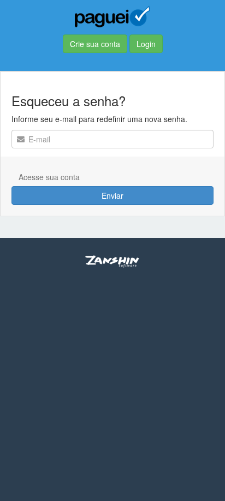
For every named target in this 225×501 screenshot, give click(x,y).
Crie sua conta (95, 43)
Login (146, 43)
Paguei (112, 16)
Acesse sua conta (49, 176)
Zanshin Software (112, 261)
